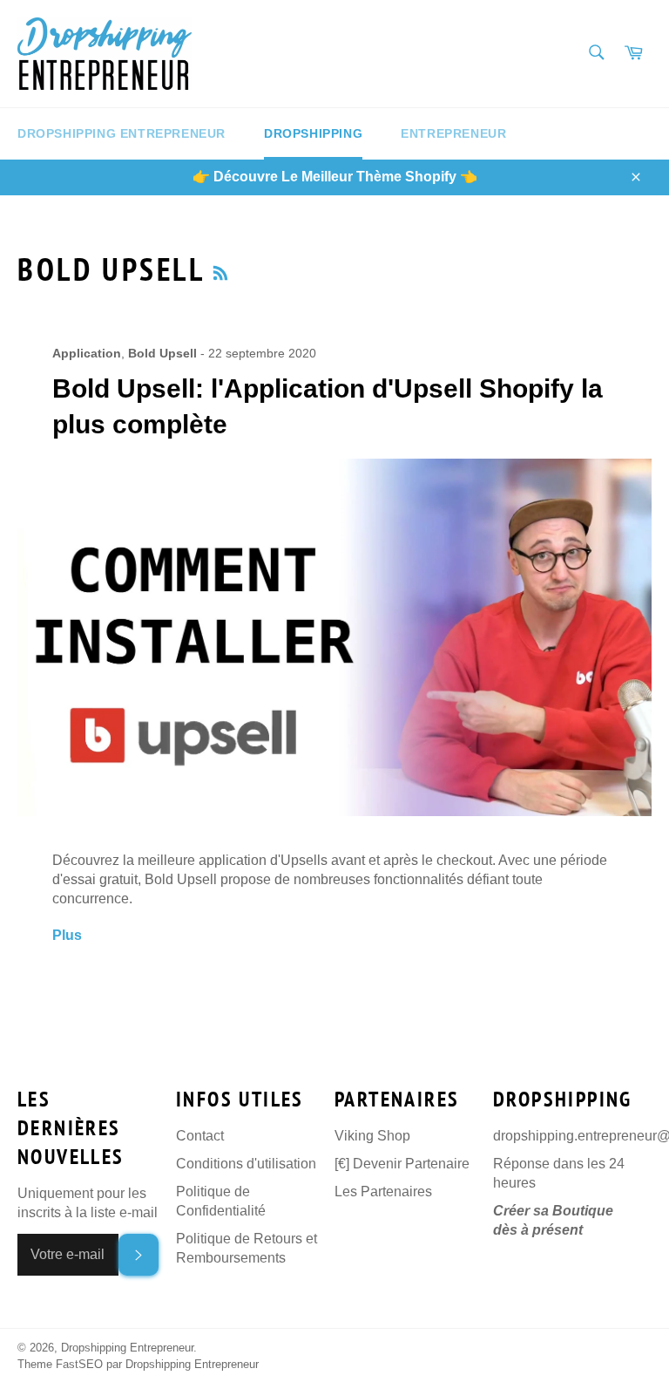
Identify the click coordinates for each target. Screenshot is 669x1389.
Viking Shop (372, 1135)
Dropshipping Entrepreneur (121, 133)
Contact (200, 1135)
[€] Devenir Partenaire (402, 1163)
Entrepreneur (453, 133)
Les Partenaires (383, 1191)
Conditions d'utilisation (246, 1163)
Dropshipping (313, 133)
